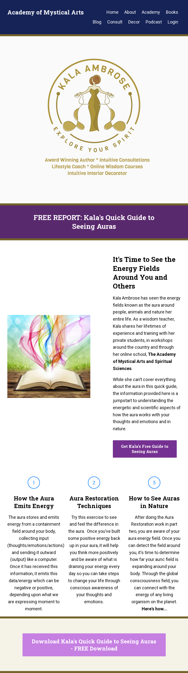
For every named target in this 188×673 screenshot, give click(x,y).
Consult (114, 21)
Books (172, 12)
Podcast (154, 21)
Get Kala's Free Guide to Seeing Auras (144, 449)
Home (112, 12)
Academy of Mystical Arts (45, 12)
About (130, 12)
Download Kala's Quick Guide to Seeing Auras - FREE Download (94, 645)
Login (173, 21)
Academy (151, 12)
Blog (97, 21)
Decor (134, 21)
